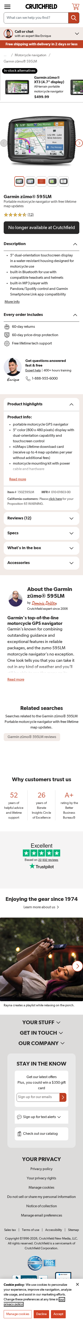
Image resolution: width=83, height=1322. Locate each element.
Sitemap (73, 1230)
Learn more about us (40, 907)
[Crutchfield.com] (42, 6)
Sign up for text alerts (40, 1117)
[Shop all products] (7, 6)
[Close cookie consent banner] (77, 1284)
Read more (17, 479)
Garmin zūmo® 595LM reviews (32, 737)
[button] (77, 966)
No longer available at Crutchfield (41, 227)
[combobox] (41, 17)
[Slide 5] (64, 181)
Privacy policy (41, 1169)
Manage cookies (41, 1188)
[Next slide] (79, 143)
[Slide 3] (41, 181)
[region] (41, 966)
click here (55, 499)
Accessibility (53, 1230)
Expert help (33, 370)
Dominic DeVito (44, 603)
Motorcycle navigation (30, 55)
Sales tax (10, 1230)
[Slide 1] (19, 181)
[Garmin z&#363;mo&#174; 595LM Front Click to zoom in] (41, 143)
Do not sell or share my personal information (41, 1197)
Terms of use (30, 1230)
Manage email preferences (41, 1215)
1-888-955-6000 (45, 379)
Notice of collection (41, 1206)
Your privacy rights (41, 1178)
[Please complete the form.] (62, 1097)
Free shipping (41, 44)
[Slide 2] (30, 181)
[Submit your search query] (73, 17)
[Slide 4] (52, 181)
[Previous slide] (4, 143)
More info (12, 302)
